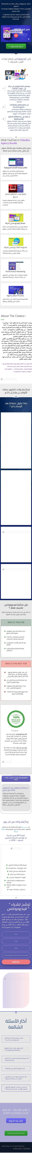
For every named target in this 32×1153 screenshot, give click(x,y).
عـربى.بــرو (24, 827)
